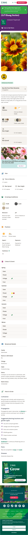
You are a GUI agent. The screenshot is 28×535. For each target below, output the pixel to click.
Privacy (17, 511)
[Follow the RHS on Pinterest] (23, 506)
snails (20, 450)
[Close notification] (27, 6)
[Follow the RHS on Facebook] (19, 506)
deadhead (4, 441)
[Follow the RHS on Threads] (16, 506)
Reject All (13, 529)
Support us (7, 511)
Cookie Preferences (6, 513)
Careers (4, 516)
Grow (15, 469)
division (23, 411)
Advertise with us (16, 516)
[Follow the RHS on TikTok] (12, 506)
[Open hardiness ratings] (9, 250)
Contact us (13, 511)
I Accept (14, 526)
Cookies (21, 511)
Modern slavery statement (20, 513)
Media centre (23, 516)
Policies (12, 513)
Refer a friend (9, 516)
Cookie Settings (14, 532)
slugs (14, 450)
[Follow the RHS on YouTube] (8, 506)
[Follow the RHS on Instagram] (4, 506)
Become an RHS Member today (14, 494)
